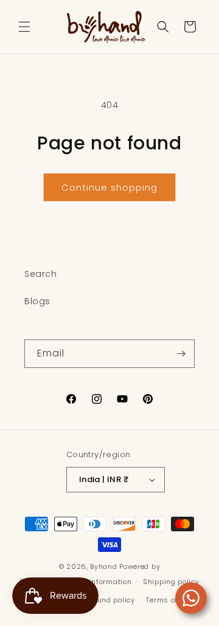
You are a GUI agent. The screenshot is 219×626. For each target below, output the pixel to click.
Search (40, 274)
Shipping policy (171, 582)
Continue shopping (109, 187)
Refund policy (110, 600)
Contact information (94, 582)
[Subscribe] (180, 353)
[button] (24, 26)
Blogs (37, 301)
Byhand (103, 566)
